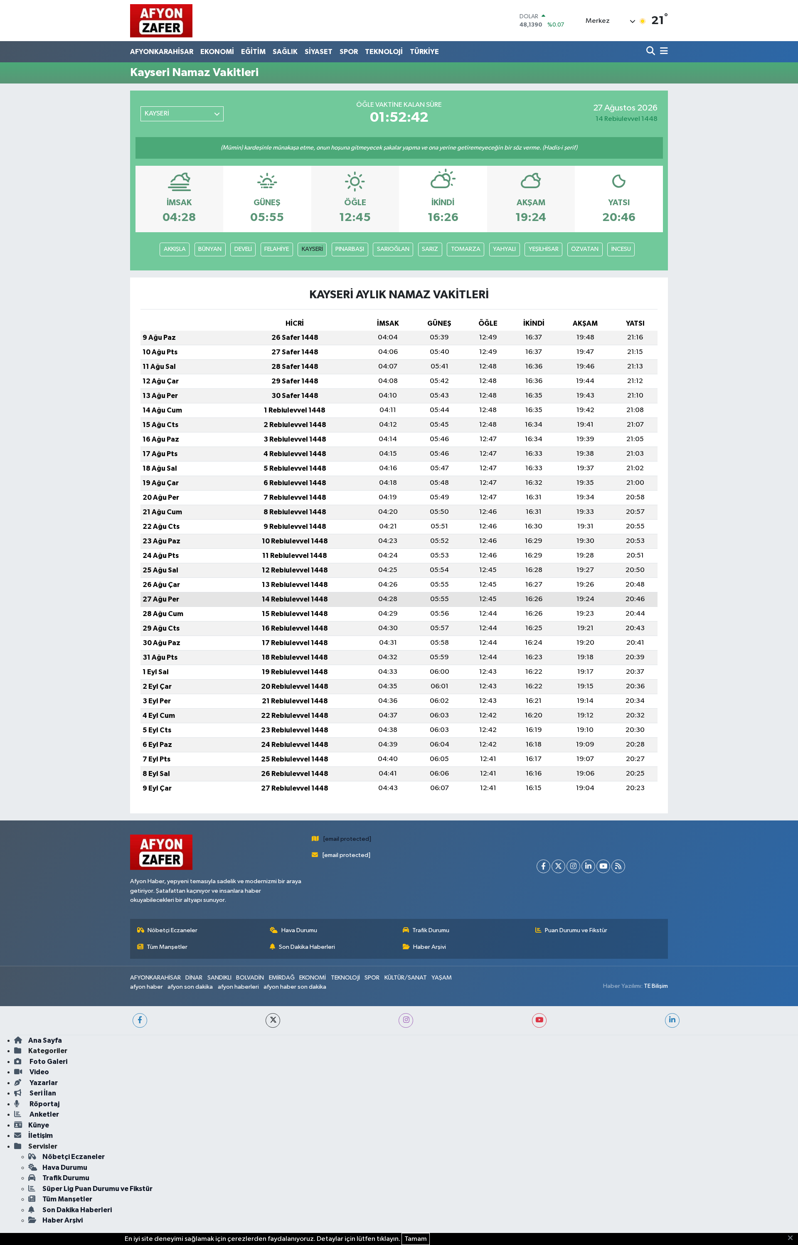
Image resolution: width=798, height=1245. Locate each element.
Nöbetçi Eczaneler (172, 930)
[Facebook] (543, 866)
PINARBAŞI (349, 249)
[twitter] (273, 1020)
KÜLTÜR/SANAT (405, 978)
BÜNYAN (210, 249)
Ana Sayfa (45, 1040)
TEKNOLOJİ (384, 51)
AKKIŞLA (175, 249)
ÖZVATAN (584, 249)
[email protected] (347, 839)
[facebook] (140, 1020)
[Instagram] (573, 866)
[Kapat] (793, 1238)
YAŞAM (441, 978)
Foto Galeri (47, 1061)
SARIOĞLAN (393, 249)
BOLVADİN (250, 978)
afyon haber (146, 987)
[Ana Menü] (662, 52)
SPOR (349, 51)
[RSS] (618, 866)
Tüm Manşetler (167, 947)
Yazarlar (43, 1082)
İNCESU (621, 249)
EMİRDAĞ (282, 978)
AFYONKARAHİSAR (161, 51)
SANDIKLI (219, 978)
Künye (38, 1125)
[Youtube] (603, 866)
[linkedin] (672, 1020)
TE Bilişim (656, 986)
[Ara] (651, 52)
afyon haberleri (238, 987)
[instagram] (406, 1020)
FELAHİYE (276, 249)
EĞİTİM (253, 51)
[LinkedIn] (588, 866)
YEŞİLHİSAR (544, 249)
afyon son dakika (190, 987)
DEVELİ (243, 249)
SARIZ (430, 249)
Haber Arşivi (429, 947)
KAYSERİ (312, 249)
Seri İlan (42, 1093)
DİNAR (193, 978)
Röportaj (43, 1103)
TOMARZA (465, 249)
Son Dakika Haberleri (307, 947)
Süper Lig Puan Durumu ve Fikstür (97, 1188)
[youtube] (539, 1020)
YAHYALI (504, 249)
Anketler (43, 1114)
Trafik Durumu (430, 930)
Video (38, 1072)
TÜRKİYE (424, 51)
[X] (558, 866)
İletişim (40, 1135)
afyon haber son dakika (295, 987)
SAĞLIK (285, 51)
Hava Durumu (299, 930)
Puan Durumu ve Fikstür (576, 930)
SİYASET (318, 51)
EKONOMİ (217, 51)
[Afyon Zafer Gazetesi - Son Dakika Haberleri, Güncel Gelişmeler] (161, 20)
